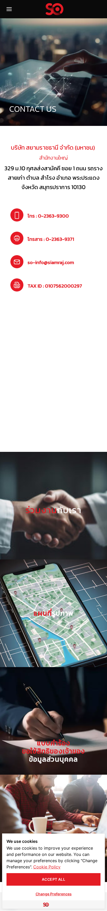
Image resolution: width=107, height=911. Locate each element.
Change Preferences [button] (54, 894)
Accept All (53, 879)
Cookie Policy (47, 866)
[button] (9, 9)
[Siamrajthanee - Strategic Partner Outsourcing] (54, 9)
